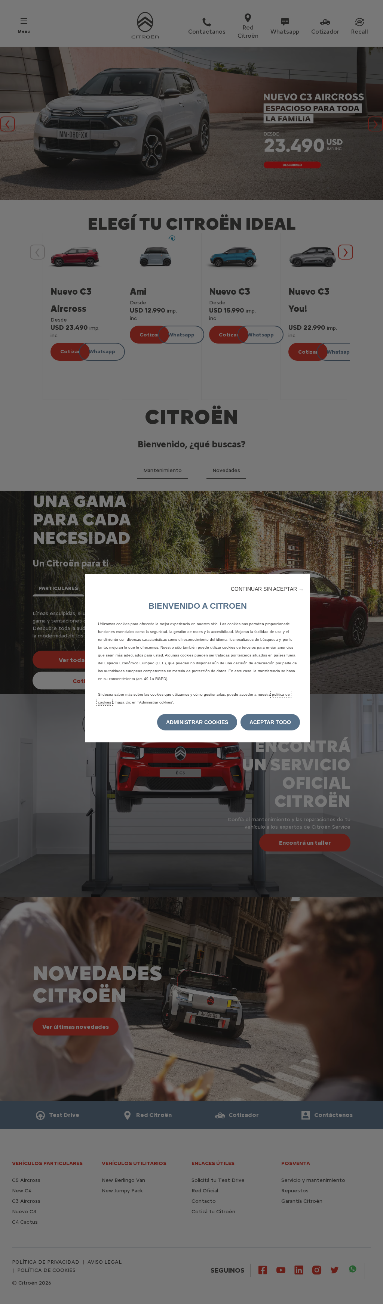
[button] (267, 589)
